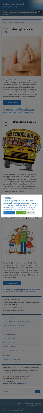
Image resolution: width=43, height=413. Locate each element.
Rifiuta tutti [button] (31, 213)
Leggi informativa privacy (26, 209)
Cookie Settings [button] (9, 213)
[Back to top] (38, 408)
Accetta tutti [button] (21, 213)
